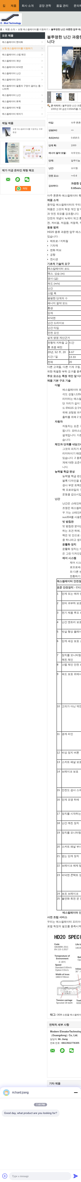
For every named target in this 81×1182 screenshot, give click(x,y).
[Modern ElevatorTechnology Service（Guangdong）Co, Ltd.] (11, 18)
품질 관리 (62, 5)
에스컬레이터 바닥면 (12, 67)
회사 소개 (28, 5)
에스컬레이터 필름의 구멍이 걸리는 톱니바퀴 (21, 87)
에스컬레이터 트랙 (11, 101)
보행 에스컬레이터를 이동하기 (33, 29)
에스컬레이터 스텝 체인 (14, 54)
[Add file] (5, 1176)
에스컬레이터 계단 (11, 61)
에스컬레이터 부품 (11, 107)
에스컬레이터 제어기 (12, 114)
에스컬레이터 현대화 (12, 42)
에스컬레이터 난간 (11, 73)
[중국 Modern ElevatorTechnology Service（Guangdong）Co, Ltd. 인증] (12, 152)
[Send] (76, 1176)
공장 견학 (45, 5)
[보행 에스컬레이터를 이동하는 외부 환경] (6, 131)
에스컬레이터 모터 (11, 79)
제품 (13, 5)
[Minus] (75, 1092)
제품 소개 (10, 29)
